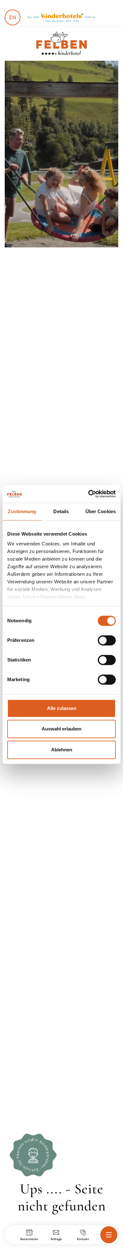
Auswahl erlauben (61, 728)
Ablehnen (61, 749)
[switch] (107, 640)
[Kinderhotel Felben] (61, 43)
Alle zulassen (61, 708)
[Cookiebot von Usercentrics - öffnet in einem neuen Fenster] (88, 494)
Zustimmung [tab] (22, 511)
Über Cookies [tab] (100, 511)
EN (12, 17)
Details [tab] (61, 511)
